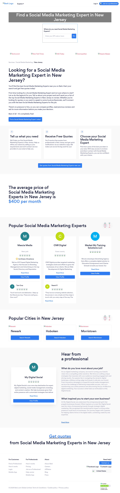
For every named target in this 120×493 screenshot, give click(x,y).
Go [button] (74, 36)
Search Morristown (95, 338)
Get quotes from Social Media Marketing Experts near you (60, 165)
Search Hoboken (60, 338)
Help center (30, 472)
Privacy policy (64, 488)
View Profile (25, 277)
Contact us (105, 463)
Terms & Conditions (39, 488)
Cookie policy (52, 488)
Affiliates (48, 469)
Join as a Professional (33, 469)
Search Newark (25, 338)
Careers (47, 466)
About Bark (49, 464)
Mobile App (13, 472)
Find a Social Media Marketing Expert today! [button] (25, 119)
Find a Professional (15, 464)
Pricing (28, 466)
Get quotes (60, 436)
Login (10, 469)
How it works (13, 466)
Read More (65, 422)
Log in (96, 4)
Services (12, 62)
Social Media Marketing (24, 62)
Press (46, 475)
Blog (46, 472)
